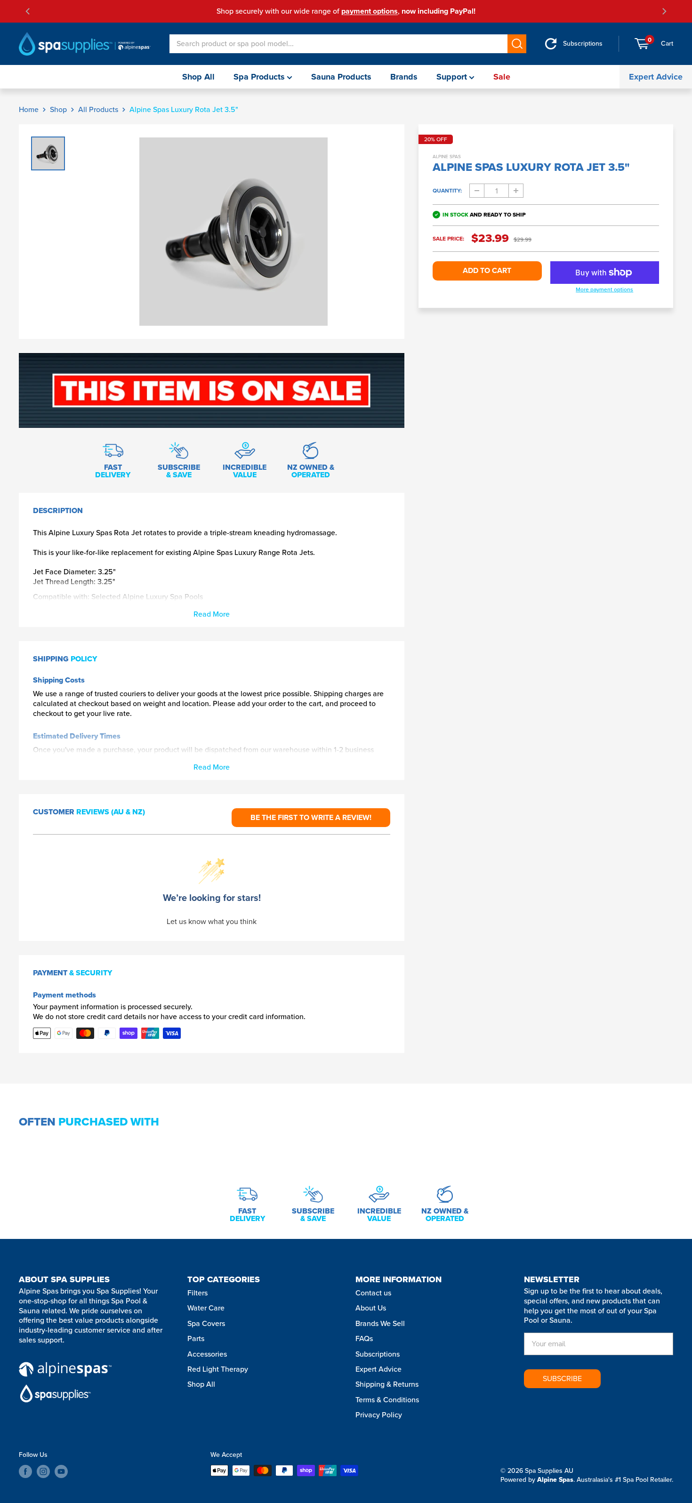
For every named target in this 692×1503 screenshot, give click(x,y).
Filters (197, 1292)
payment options (369, 11)
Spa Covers (206, 1323)
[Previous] (28, 11)
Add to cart (487, 270)
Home (29, 109)
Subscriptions (377, 1354)
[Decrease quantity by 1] (477, 190)
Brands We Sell (380, 1323)
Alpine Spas (447, 156)
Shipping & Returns (386, 1384)
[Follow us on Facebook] (25, 1471)
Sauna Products (341, 76)
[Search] (516, 43)
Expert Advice (656, 77)
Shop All (198, 76)
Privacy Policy (378, 1414)
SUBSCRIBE (562, 1378)
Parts (195, 1338)
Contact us (373, 1292)
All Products (98, 109)
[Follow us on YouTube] (61, 1471)
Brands (404, 76)
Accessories (207, 1354)
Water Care (206, 1307)
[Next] (663, 11)
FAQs (364, 1338)
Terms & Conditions (387, 1399)
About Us (370, 1307)
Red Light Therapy (217, 1369)
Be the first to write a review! (310, 817)
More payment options (604, 290)
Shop (58, 109)
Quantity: (447, 190)
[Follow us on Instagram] (43, 1471)
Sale (501, 76)
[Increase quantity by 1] (516, 190)
